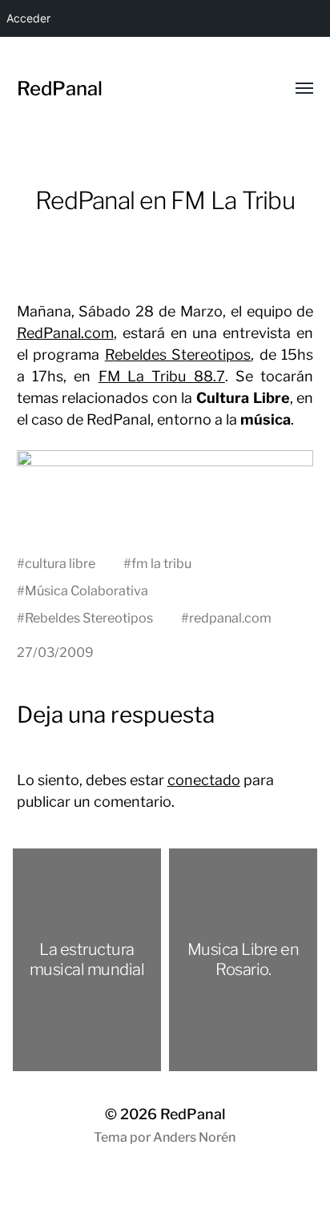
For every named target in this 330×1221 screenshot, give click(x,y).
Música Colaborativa (86, 590)
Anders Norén (194, 1137)
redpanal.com (230, 618)
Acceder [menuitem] (28, 18)
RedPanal (60, 88)
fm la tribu (161, 563)
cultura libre (60, 563)
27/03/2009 (55, 652)
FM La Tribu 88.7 (162, 376)
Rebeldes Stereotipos (178, 354)
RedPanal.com (65, 332)
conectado (203, 780)
